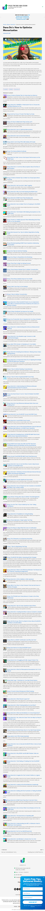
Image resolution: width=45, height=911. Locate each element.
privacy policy (37, 905)
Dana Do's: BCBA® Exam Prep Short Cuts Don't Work (24, 800)
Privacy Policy (30, 909)
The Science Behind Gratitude (18, 151)
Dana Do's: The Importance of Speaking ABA (22, 815)
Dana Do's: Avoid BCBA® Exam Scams (20, 420)
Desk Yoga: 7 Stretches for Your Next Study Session (24, 680)
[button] (22, 17)
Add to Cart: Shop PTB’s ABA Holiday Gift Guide (23, 142)
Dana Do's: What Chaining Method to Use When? (23, 705)
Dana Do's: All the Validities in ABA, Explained (22, 579)
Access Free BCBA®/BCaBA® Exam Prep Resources (24, 456)
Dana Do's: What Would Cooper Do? (20, 699)
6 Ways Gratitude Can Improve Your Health (22, 311)
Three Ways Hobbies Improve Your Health (21, 279)
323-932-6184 (19, 874)
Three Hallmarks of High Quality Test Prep (21, 520)
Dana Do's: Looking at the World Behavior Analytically (24, 784)
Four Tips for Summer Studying (19, 251)
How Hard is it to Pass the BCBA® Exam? (21, 647)
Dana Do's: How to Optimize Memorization (22, 129)
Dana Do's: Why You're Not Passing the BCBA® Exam (24, 191)
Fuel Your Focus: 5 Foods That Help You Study (22, 114)
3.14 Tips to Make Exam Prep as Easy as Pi (21, 122)
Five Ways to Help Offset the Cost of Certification (24, 528)
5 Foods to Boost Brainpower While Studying (22, 691)
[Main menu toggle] (42, 6)
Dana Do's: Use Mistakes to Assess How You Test (23, 839)
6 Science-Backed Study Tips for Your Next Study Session (26, 730)
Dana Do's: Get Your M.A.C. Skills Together (21, 185)
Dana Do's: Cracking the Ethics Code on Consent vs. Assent (26, 612)
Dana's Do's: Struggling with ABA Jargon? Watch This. (24, 660)
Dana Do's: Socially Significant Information (22, 479)
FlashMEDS (6, 89)
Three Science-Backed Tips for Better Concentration (24, 269)
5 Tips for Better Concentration (19, 294)
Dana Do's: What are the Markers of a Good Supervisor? (25, 713)
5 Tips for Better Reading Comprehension (21, 369)
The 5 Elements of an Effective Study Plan (21, 538)
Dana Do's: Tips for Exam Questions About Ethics (23, 605)
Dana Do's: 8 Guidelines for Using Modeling (22, 514)
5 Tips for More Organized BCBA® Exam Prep (22, 377)
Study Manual (16, 89)
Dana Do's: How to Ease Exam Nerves (20, 135)
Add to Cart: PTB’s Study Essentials (20, 736)
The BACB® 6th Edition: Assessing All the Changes (23, 557)
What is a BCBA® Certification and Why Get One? (23, 640)
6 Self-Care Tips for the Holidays (19, 286)
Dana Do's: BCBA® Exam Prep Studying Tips (22, 198)
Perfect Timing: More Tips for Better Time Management (25, 496)
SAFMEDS (11, 89)
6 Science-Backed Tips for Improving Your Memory (24, 95)
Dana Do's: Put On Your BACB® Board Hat (21, 831)
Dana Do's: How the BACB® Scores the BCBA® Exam (24, 414)
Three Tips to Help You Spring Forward (21, 263)
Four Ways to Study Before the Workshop (21, 257)
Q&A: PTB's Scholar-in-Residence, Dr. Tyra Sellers (23, 344)
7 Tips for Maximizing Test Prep (19, 546)
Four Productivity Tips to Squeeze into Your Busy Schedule (26, 319)
